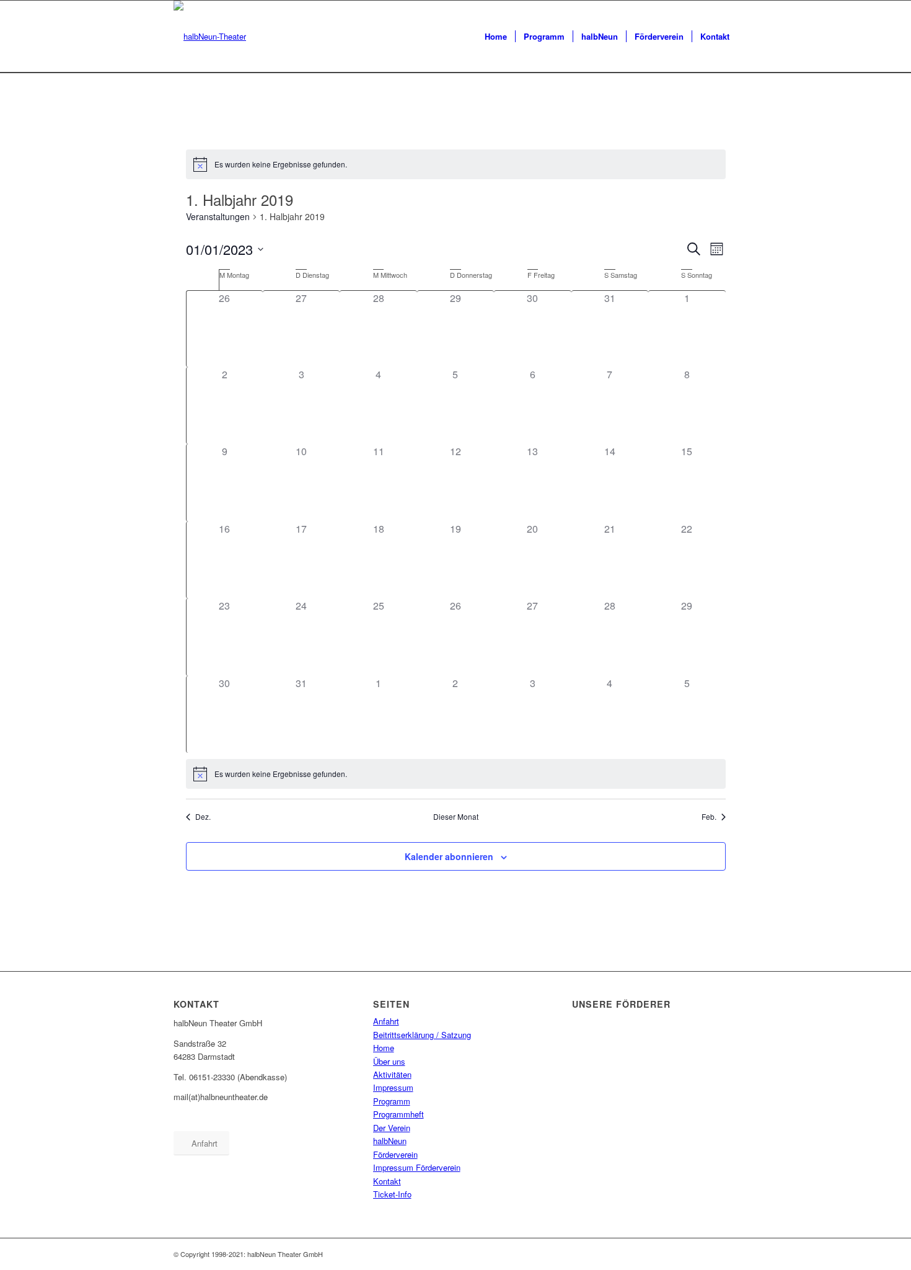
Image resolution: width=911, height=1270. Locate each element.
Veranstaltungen (218, 217)
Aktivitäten (392, 1074)
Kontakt (387, 1181)
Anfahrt (386, 1021)
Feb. (709, 817)
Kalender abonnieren (449, 856)
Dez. (203, 817)
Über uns (389, 1061)
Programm (391, 1101)
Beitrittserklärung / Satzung (422, 1035)
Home (383, 1048)
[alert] (456, 164)
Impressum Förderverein (416, 1167)
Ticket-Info (392, 1194)
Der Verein (391, 1128)
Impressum (393, 1087)
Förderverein (395, 1154)
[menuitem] (496, 37)
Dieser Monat (455, 817)
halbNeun (390, 1141)
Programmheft (398, 1114)
